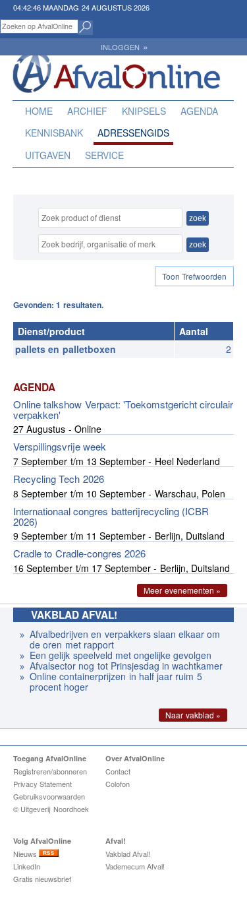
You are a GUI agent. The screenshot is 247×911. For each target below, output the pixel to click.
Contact (117, 771)
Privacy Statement (42, 783)
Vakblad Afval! (127, 853)
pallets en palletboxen (65, 349)
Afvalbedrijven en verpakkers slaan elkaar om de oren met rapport (125, 639)
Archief (87, 110)
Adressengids (133, 132)
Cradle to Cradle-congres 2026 (79, 553)
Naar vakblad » (193, 714)
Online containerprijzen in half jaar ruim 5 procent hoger (116, 681)
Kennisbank (54, 132)
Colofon (117, 783)
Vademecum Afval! (135, 866)
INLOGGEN (124, 47)
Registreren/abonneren (50, 771)
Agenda (199, 110)
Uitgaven (47, 155)
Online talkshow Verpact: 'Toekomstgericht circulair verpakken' (123, 409)
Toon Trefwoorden (194, 276)
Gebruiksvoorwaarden (49, 796)
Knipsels (144, 110)
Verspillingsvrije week (59, 446)
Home (39, 110)
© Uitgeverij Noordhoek (51, 808)
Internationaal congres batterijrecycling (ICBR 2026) (111, 516)
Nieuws (26, 853)
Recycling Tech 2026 (58, 479)
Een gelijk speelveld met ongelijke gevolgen (122, 655)
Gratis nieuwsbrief (42, 878)
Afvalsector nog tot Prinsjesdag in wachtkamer (126, 665)
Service (104, 155)
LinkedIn (26, 866)
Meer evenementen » (182, 590)
